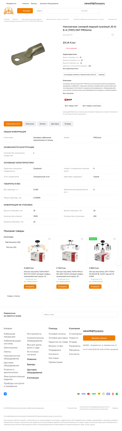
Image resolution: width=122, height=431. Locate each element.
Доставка (55, 124)
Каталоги (53, 354)
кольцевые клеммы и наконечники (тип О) (80, 74)
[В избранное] (113, 35)
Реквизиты (74, 346)
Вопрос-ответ (56, 346)
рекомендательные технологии (50, 416)
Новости (73, 337)
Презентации (56, 362)
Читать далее (90, 424)
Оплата (43, 124)
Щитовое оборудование (34, 371)
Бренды (31, 364)
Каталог (8, 328)
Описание (30, 124)
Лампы (7, 351)
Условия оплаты (57, 333)
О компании (75, 333)
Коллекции (33, 377)
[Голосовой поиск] (92, 11)
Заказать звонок (99, 338)
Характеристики (13, 124)
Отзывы (68, 124)
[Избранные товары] (111, 11)
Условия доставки (58, 337)
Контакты (74, 354)
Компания (74, 328)
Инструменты (34, 333)
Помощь (53, 328)
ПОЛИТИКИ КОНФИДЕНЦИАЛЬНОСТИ (94, 407)
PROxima (97, 137)
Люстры (11, 247)
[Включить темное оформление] (117, 3)
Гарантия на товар (58, 342)
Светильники (12, 242)
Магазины (74, 350)
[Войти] (104, 11)
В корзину (30, 287)
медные (102, 74)
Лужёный (37, 168)
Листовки (54, 358)
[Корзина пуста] (117, 11)
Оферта (115, 408)
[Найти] (96, 10)
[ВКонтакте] (5, 394)
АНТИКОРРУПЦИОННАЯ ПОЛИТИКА (94, 409)
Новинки (31, 359)
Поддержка (55, 350)
